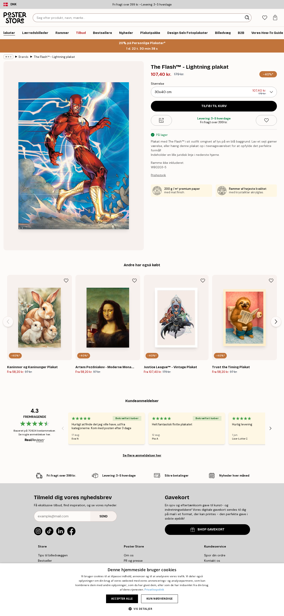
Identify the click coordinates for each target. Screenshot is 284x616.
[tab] (264, 18)
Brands (23, 57)
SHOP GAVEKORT (211, 529)
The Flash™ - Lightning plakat (54, 57)
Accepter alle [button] (122, 598)
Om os (129, 555)
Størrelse (157, 84)
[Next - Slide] (276, 321)
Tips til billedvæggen (53, 555)
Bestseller (45, 561)
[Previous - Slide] (8, 321)
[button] (142, 608)
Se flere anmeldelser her (142, 455)
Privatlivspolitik (154, 589)
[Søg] (247, 17)
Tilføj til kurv (214, 106)
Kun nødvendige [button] (159, 598)
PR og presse (133, 561)
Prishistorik (158, 175)
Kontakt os (212, 561)
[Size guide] (161, 120)
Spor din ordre (214, 555)
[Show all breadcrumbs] (8, 57)
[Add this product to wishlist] (266, 120)
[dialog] (142, 589)
